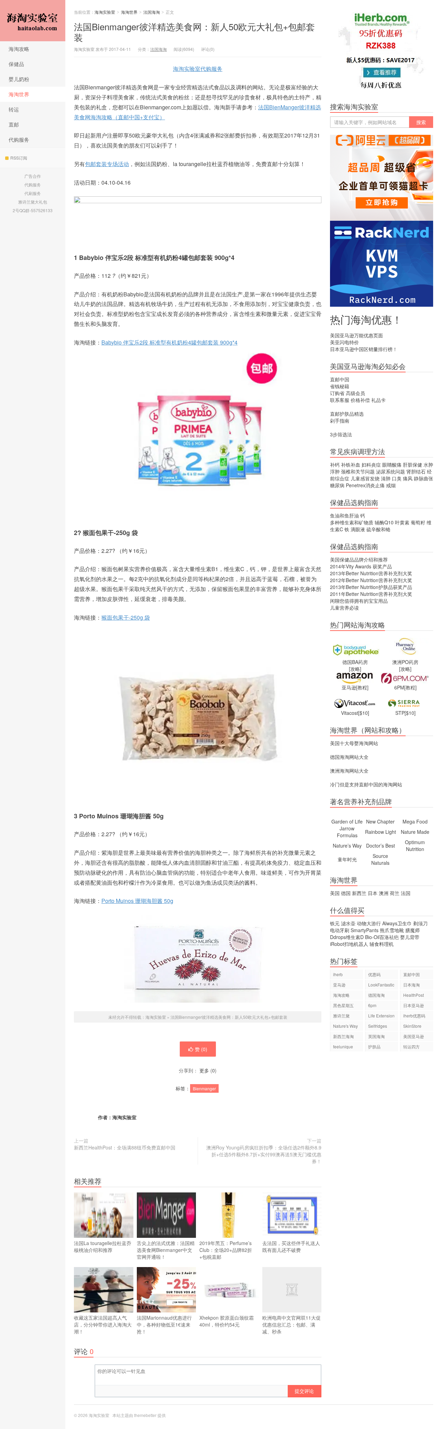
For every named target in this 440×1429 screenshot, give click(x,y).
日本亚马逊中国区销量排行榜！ (363, 349)
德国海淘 (376, 995)
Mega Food (415, 821)
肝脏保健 (412, 464)
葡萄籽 (418, 522)
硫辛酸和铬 (378, 529)
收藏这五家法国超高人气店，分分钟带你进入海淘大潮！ (103, 1324)
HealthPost (413, 995)
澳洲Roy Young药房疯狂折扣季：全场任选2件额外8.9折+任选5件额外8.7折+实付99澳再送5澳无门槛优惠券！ (263, 1154)
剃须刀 (420, 923)
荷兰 (394, 893)
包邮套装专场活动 (107, 164)
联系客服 (339, 399)
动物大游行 (369, 923)
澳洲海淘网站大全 (349, 770)
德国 (346, 893)
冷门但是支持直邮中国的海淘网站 (366, 784)
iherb (338, 974)
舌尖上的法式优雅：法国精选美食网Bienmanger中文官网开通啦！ (166, 1250)
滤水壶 (348, 923)
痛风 (407, 478)
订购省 (337, 393)
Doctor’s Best (380, 845)
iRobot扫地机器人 (349, 943)
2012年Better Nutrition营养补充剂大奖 (371, 580)
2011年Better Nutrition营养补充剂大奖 (371, 593)
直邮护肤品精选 (347, 413)
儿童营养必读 (344, 607)
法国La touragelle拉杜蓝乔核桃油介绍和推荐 (102, 1246)
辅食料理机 (382, 943)
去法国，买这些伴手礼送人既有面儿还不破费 (291, 1246)
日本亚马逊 (413, 1005)
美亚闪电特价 (344, 342)
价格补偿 (360, 399)
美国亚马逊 (413, 1036)
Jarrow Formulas (347, 832)
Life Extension (381, 1015)
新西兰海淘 (343, 1036)
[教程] (362, 687)
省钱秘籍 (339, 386)
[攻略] (355, 668)
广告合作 (32, 176)
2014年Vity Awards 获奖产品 (361, 566)
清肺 (385, 478)
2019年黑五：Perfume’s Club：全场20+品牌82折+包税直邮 (225, 1250)
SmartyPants (364, 930)
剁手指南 (339, 420)
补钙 (335, 464)
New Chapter (380, 821)
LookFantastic (381, 985)
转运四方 (411, 1046)
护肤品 (374, 1046)
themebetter (145, 1415)
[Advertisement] (381, 1175)
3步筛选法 (341, 434)
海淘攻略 (19, 48)
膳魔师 (412, 930)
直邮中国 (339, 379)
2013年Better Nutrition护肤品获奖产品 (371, 586)
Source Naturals (380, 859)
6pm (372, 1005)
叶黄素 (402, 522)
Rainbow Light (380, 831)
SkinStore (412, 1026)
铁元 (335, 923)
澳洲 (383, 893)
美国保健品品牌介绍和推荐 (359, 559)
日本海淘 (411, 985)
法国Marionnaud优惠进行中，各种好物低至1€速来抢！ (164, 1324)
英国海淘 (376, 1036)
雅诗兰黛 (341, 1015)
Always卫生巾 (397, 923)
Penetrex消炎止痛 (365, 485)
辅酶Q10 (384, 522)
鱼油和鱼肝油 (344, 515)
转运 (14, 109)
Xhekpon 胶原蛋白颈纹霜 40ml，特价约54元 (226, 1321)
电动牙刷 (339, 930)
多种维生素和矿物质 (351, 522)
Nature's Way (345, 1026)
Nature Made (415, 831)
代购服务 (19, 139)
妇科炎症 (371, 464)
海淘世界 (19, 94)
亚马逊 (339, 985)
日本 (372, 893)
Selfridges (377, 1026)
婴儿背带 (409, 937)
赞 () (201, 1049)
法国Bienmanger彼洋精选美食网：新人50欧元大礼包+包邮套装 (194, 31)
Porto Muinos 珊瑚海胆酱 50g (137, 901)
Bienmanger (204, 1088)
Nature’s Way (347, 845)
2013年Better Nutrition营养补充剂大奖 (371, 573)
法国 (405, 893)
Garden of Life (347, 821)
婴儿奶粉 (19, 79)
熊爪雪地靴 (392, 930)
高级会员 (355, 393)
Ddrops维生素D (347, 937)
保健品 (16, 63)
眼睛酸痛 (392, 464)
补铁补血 (350, 464)
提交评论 (304, 1390)
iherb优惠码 (414, 1015)
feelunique (343, 1046)
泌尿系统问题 (390, 471)
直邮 (14, 124)
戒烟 (391, 485)
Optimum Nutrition (415, 845)
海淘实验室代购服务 (197, 69)
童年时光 (347, 859)
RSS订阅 (18, 158)
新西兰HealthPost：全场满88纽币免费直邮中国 (124, 1147)
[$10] (363, 712)
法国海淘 (151, 12)
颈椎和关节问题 (358, 471)
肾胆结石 (416, 471)
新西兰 (359, 893)
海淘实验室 (32, 20)
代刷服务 (32, 193)
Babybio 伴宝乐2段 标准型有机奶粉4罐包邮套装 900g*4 (169, 342)
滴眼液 (358, 529)
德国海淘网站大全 (349, 756)
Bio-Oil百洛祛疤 (382, 937)
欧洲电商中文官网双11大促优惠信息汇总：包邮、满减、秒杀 (291, 1324)
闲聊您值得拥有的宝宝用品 (359, 600)
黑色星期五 (343, 1005)
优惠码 (374, 974)
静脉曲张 (423, 478)
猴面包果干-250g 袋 (125, 617)
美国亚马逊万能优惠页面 (356, 335)
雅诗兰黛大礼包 (32, 202)
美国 (335, 893)
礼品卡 (378, 399)
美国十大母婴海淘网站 (354, 743)
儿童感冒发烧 (365, 478)
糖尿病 (337, 485)
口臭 (397, 478)
